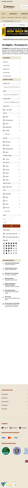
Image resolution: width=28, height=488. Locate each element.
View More (7, 134)
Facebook (24, 427)
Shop (3, 14)
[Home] (3, 25)
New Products (5, 401)
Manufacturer (5, 394)
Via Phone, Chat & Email (10, 269)
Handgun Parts (10, 17)
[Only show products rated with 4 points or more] (11, 246)
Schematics (13, 14)
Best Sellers (4, 398)
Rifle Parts (4, 17)
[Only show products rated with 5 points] (11, 243)
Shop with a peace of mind (11, 279)
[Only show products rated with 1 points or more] (11, 253)
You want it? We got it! (10, 264)
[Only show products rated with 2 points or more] (11, 251)
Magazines (24, 17)
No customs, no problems (11, 274)
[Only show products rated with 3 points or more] (11, 248)
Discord (6, 427)
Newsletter (4, 409)
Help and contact (7, 1)
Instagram (14, 427)
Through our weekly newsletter (12, 286)
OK (11, 226)
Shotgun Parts (18, 17)
